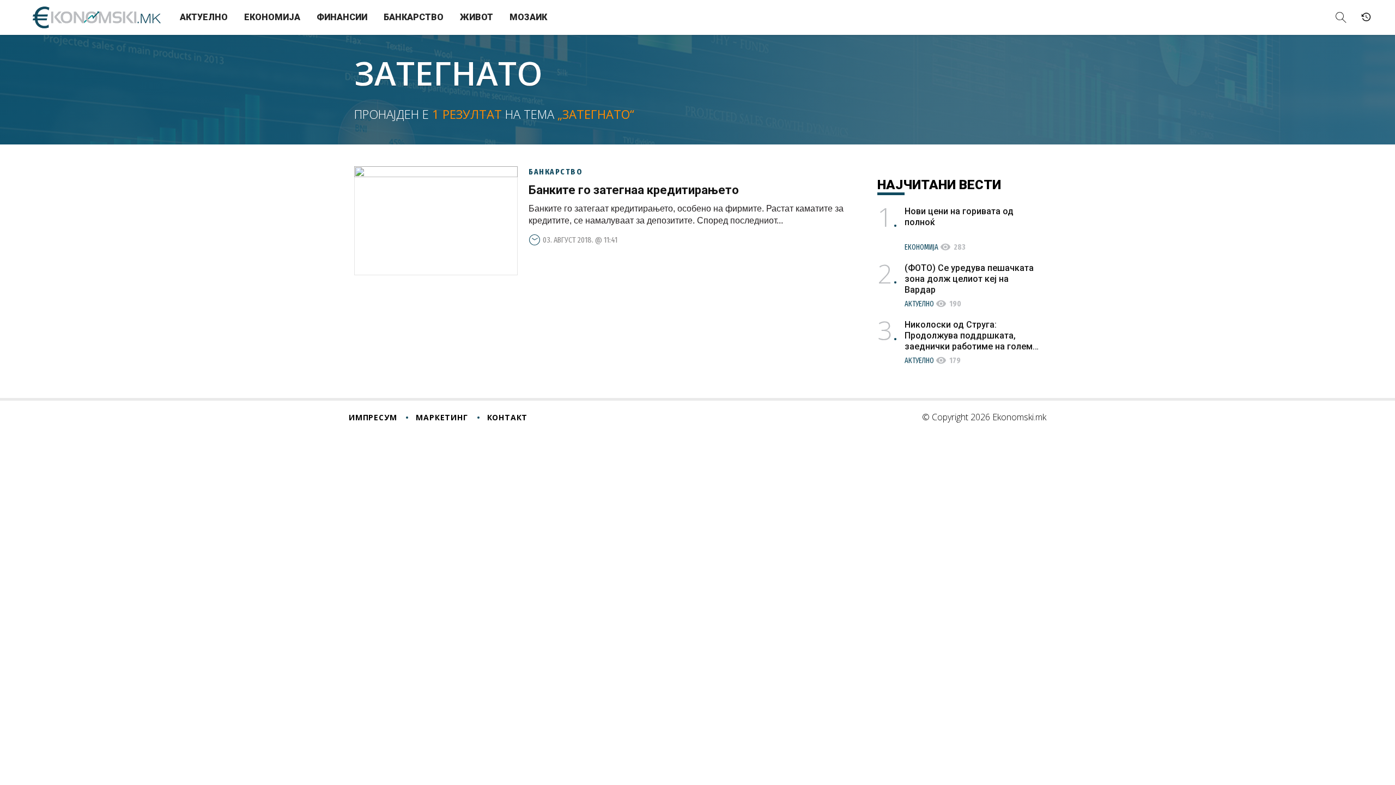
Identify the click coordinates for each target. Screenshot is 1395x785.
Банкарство (414, 17)
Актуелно (204, 17)
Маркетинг (442, 417)
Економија (272, 17)
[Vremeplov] (1366, 17)
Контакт (507, 417)
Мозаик (528, 17)
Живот (476, 17)
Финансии (342, 17)
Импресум (373, 417)
